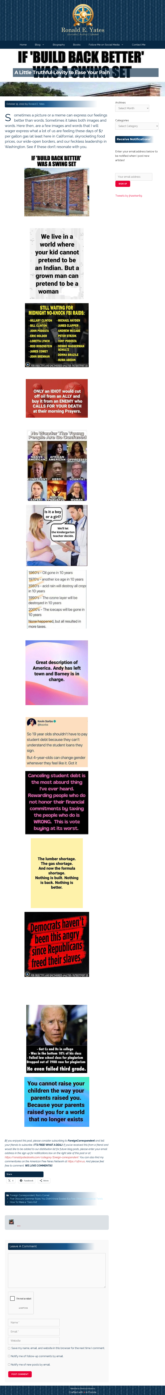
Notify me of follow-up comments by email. (37, 1356)
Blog (37, 44)
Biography (59, 44)
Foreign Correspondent (22, 1195)
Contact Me (138, 44)
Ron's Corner (42, 1195)
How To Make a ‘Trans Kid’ (23, 1202)
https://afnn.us (76, 1161)
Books (76, 44)
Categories (122, 120)
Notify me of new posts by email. (30, 1364)
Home (23, 44)
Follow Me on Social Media (104, 44)
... (18, 1224)
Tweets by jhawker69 (128, 195)
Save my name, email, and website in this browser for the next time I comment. (58, 1348)
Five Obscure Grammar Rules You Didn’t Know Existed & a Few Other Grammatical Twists (56, 1198)
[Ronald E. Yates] (83, 20)
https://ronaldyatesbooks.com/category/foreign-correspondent (41, 1157)
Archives (120, 102)
